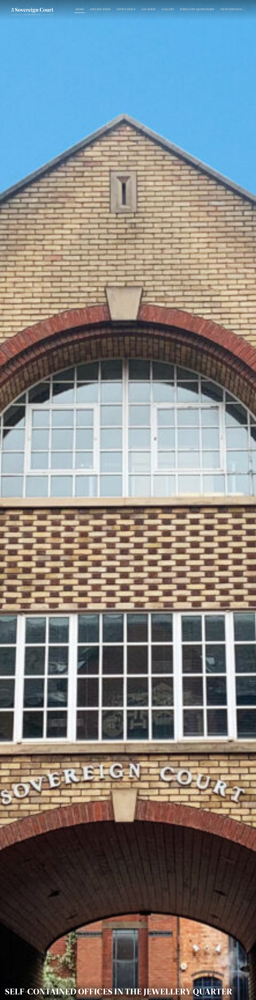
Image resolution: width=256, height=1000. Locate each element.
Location (148, 9)
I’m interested (231, 9)
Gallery (168, 9)
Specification (100, 9)
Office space (126, 9)
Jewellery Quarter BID (197, 9)
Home (80, 9)
